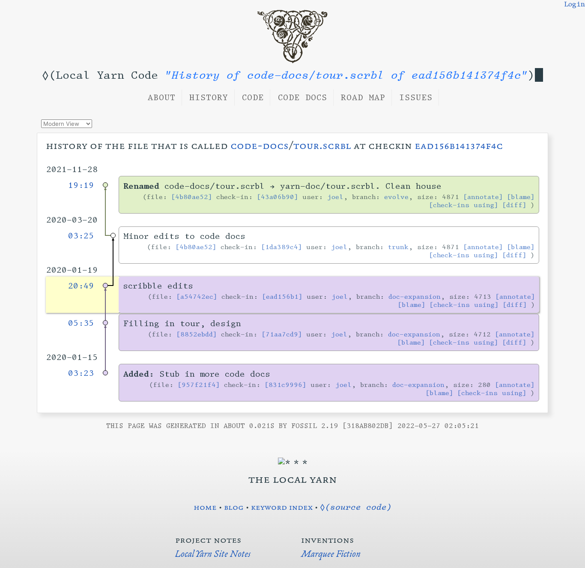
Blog (234, 507)
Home (205, 507)
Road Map (363, 97)
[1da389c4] (281, 247)
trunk (398, 247)
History (208, 97)
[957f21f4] (199, 385)
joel (335, 197)
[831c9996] (285, 385)
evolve (396, 197)
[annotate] (483, 197)
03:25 (81, 236)
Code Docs (302, 97)
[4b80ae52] (191, 197)
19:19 (81, 185)
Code (253, 97)
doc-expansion (414, 296)
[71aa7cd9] (282, 334)
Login (574, 4)
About (162, 97)
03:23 (81, 373)
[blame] (520, 197)
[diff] (514, 205)
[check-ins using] (463, 205)
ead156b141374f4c (459, 145)
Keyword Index (282, 507)
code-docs (259, 145)
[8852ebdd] (196, 334)
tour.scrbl (322, 145)
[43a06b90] (277, 197)
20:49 (81, 286)
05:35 (81, 323)
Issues (416, 97)
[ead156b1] (282, 296)
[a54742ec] (196, 296)
